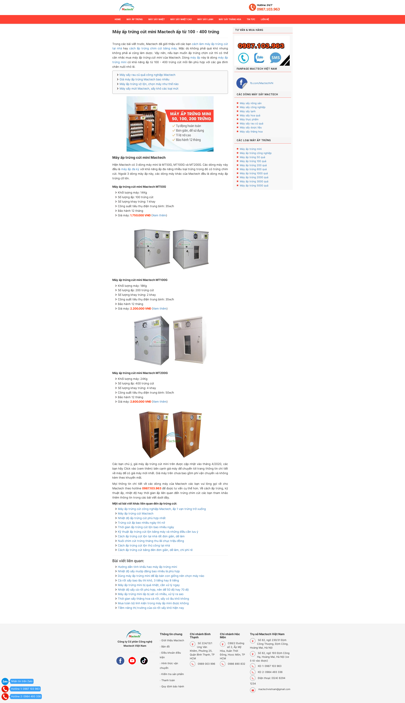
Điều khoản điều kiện (170, 655)
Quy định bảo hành (172, 686)
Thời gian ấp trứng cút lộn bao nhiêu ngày (146, 527)
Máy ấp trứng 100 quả (253, 161)
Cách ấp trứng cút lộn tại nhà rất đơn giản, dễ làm (151, 536)
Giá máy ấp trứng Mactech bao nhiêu (144, 79)
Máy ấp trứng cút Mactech (135, 513)
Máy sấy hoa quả (250, 115)
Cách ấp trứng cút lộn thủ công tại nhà (144, 545)
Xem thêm (159, 215)
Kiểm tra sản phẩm (172, 674)
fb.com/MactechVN (261, 83)
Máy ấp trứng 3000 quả (254, 181)
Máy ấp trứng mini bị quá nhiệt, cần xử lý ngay (149, 585)
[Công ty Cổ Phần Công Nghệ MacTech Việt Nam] (127, 8)
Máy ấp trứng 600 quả (253, 169)
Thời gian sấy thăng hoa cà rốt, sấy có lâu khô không (153, 598)
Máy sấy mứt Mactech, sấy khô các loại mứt (149, 88)
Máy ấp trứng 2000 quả (254, 177)
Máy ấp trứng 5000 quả (254, 185)
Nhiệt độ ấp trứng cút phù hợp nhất (142, 518)
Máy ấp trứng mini (251, 149)
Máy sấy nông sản (251, 103)
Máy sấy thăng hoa (251, 131)
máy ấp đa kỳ (130, 169)
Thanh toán (168, 680)
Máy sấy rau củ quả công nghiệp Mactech (147, 74)
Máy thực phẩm (249, 119)
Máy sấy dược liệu (251, 127)
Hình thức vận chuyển (169, 665)
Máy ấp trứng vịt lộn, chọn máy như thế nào (149, 84)
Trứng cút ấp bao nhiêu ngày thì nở (141, 522)
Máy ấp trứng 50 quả (252, 157)
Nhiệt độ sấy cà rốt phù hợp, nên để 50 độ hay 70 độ (153, 589)
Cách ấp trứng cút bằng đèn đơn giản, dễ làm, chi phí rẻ (155, 550)
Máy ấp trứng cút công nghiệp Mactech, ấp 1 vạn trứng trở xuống (162, 509)
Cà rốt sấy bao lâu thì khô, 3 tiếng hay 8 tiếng (148, 580)
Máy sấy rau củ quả (251, 123)
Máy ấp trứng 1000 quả (254, 173)
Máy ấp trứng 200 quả (253, 165)
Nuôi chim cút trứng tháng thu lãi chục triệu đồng (151, 541)
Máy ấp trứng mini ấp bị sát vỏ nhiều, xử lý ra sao (151, 594)
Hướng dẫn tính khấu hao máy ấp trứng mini (147, 566)
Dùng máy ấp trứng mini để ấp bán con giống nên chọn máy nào (161, 575)
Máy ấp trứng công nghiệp (256, 153)
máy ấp (195, 57)
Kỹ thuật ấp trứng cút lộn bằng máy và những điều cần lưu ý (158, 531)
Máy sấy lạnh (247, 111)
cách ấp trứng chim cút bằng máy (153, 48)
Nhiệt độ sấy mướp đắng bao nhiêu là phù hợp (149, 571)
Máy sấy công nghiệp (252, 107)
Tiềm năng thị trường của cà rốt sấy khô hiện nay (151, 607)
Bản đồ (165, 646)
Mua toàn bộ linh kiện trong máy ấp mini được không (153, 603)
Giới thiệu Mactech (172, 640)
